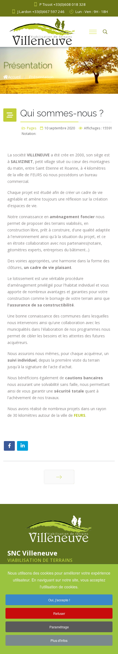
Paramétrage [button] (59, 626)
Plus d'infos (59, 640)
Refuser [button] (59, 613)
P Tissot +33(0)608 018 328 (63, 4)
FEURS (79, 415)
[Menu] (93, 32)
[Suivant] (59, 477)
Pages (31, 128)
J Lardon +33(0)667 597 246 (41, 11)
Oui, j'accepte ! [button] (59, 599)
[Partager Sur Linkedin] (22, 446)
